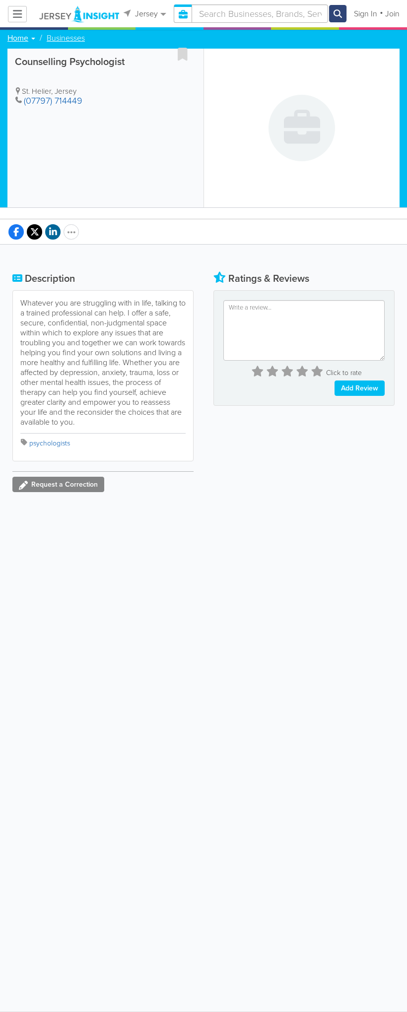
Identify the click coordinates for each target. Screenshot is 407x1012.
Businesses (66, 38)
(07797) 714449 (53, 100)
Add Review (359, 388)
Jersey (145, 13)
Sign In (365, 13)
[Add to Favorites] (183, 54)
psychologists (49, 443)
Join (392, 13)
